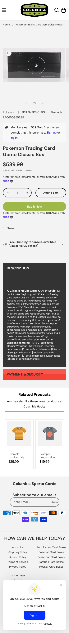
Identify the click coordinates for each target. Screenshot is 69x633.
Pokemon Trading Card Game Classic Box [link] (39, 24)
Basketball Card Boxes (51, 557)
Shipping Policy (17, 552)
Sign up (52, 132)
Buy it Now (34, 207)
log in (14, 138)
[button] (4, 10)
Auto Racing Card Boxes (51, 547)
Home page (18, 575)
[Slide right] (43, 103)
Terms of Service (17, 562)
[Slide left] (26, 103)
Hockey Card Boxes (51, 566)
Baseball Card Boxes (51, 552)
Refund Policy (17, 557)
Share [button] (10, 228)
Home (6, 24)
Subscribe (55, 502)
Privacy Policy (17, 566)
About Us (17, 547)
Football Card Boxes (51, 562)
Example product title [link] (16, 455)
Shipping (7, 170)
